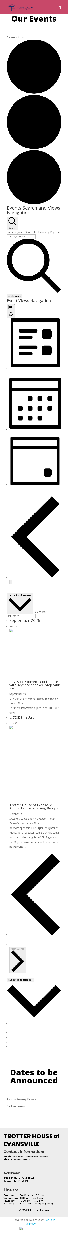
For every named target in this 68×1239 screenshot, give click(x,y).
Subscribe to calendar (20, 979)
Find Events (14, 296)
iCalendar (14, 1028)
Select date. (40, 611)
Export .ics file (17, 1042)
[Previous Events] (35, 577)
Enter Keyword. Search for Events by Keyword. (34, 232)
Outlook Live (16, 1037)
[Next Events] (10, 582)
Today (10, 590)
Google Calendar (19, 1023)
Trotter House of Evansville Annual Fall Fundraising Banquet (34, 806)
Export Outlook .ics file (22, 1046)
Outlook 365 (16, 1032)
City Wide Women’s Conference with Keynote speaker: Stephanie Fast (35, 684)
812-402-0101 (21, 1159)
